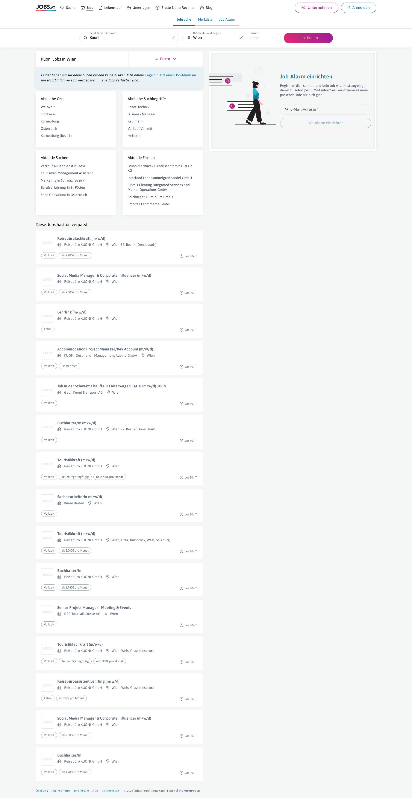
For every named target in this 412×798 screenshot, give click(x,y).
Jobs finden (308, 37)
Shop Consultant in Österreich (64, 195)
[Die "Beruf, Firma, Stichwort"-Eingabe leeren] (173, 38)
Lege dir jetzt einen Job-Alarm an (170, 75)
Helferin (134, 136)
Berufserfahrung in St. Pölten (63, 187)
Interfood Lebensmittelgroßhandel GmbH (160, 178)
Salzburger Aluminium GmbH (150, 197)
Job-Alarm (227, 19)
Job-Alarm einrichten (326, 123)
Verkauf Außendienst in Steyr (63, 166)
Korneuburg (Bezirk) (56, 136)
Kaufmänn (136, 121)
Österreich (49, 128)
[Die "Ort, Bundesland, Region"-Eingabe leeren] (241, 38)
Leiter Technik (138, 107)
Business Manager (142, 114)
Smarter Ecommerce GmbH (149, 204)
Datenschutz (110, 790)
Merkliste (205, 19)
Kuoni (46, 59)
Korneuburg (50, 121)
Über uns (42, 790)
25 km (254, 38)
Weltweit (48, 107)
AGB (95, 790)
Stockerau (48, 114)
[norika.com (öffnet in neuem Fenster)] (185, 790)
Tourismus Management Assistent (67, 173)
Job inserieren (61, 790)
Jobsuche (184, 19)
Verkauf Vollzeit (140, 128)
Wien (71, 59)
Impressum (81, 790)
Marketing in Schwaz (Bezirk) (63, 180)
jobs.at (139, 790)
